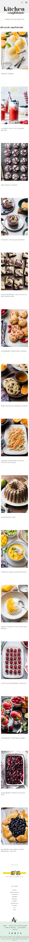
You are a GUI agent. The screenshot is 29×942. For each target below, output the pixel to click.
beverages (14, 905)
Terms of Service (10, 927)
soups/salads (14, 894)
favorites (14, 890)
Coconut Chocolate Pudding (13, 240)
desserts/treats (14, 903)
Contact (15, 929)
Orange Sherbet (7, 73)
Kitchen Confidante (14, 11)
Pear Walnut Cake (8, 517)
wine (14, 907)
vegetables (14, 896)
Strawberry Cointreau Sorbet (13, 738)
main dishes (14, 898)
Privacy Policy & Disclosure (18, 925)
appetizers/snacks (14, 892)
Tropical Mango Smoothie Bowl (14, 572)
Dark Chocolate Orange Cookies (14, 406)
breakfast (14, 901)
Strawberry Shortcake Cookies (14, 351)
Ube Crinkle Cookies (9, 185)
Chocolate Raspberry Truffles (13, 683)
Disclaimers (21, 927)
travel (14, 909)
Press (5, 925)
